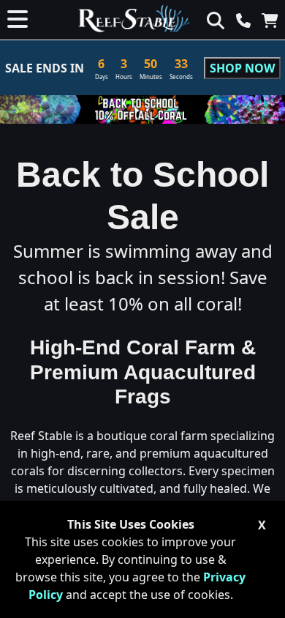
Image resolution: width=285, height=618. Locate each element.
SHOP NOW (242, 68)
